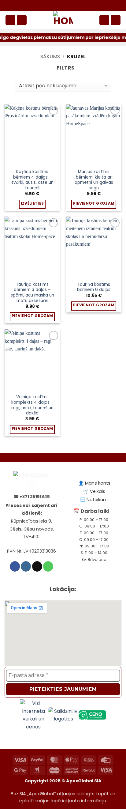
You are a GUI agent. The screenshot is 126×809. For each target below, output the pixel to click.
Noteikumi (98, 500)
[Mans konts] (104, 20)
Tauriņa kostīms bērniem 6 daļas (93, 287)
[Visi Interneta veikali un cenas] (34, 714)
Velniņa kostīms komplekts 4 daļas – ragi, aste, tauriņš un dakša (32, 405)
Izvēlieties (32, 203)
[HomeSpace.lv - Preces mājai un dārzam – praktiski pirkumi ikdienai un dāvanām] (63, 20)
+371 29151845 (35, 497)
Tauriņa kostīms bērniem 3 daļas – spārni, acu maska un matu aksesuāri (32, 293)
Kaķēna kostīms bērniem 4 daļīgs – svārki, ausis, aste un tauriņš (32, 180)
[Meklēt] (22, 20)
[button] (10, 20)
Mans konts (97, 483)
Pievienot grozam (94, 203)
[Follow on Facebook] (51, 5)
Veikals (97, 491)
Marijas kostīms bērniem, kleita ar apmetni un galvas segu (94, 180)
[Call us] (72, 5)
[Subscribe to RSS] (79, 5)
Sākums (50, 56)
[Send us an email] (65, 5)
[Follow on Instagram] (58, 5)
